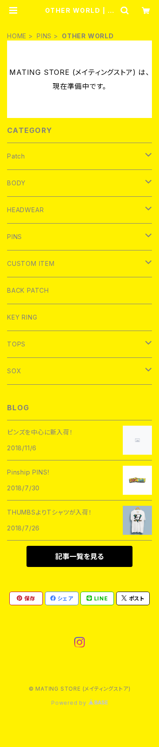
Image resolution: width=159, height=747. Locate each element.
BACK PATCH (28, 290)
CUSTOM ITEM (31, 263)
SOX (14, 371)
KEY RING (22, 317)
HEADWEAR (25, 209)
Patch (16, 156)
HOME (16, 36)
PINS (44, 36)
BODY (16, 183)
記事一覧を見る (79, 556)
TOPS (16, 344)
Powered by (69, 702)
